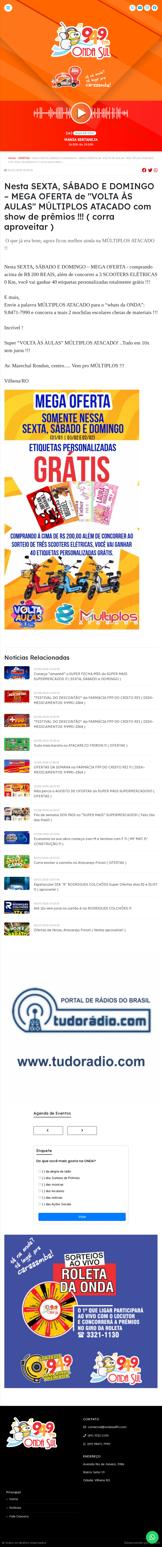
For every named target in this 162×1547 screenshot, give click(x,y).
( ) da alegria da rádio (56, 1171)
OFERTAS (24, 158)
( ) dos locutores (52, 1191)
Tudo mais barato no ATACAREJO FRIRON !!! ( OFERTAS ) (80, 745)
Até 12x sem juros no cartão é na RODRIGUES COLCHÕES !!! (82, 908)
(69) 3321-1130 (98, 1435)
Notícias (15, 1508)
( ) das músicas (52, 1184)
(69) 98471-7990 (98, 1444)
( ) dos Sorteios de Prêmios (60, 1178)
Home (12, 158)
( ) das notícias (51, 1197)
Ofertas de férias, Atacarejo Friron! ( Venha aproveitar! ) (80, 930)
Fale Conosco (19, 1516)
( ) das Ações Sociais (56, 1204)
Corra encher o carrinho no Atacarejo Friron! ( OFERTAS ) (80, 863)
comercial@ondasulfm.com (107, 1427)
